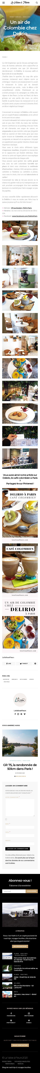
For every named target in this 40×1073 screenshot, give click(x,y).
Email (7, 832)
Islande (16, 953)
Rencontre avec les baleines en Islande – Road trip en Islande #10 (25, 960)
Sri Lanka (17, 983)
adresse (6, 679)
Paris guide (26, 17)
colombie (24, 679)
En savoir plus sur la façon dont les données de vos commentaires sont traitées (19, 860)
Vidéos (20, 1064)
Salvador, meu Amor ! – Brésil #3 (25, 995)
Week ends (9, 1064)
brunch (15, 679)
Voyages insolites (21, 955)
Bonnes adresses (15, 17)
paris (32, 679)
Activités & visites (15, 760)
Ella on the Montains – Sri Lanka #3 (24, 987)
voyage (7, 682)
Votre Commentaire (12, 797)
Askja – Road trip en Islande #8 (25, 978)
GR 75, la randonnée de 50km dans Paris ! (20, 767)
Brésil (16, 992)
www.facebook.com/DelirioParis (24, 216)
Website (8, 840)
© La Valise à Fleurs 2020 (15, 1058)
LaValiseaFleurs (8, 657)
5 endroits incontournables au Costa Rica (26, 969)
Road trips (23, 953)
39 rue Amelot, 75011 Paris (21, 208)
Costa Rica (17, 966)
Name (7, 824)
